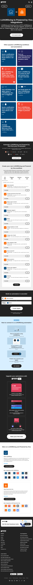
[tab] (5, 178)
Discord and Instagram (24, 535)
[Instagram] (14, 580)
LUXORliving (7, 20)
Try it (27, 190)
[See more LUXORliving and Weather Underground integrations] (24, 473)
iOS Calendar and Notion (24, 537)
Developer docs (3, 549)
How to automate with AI (5, 555)
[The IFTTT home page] (3, 2)
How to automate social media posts (7, 569)
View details (6, 190)
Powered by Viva (24, 20)
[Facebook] (9, 580)
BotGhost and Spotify (23, 542)
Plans (2, 547)
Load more (16, 284)
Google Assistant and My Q (24, 540)
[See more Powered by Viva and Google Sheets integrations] (24, 506)
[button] (31, 2)
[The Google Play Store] (20, 574)
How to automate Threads (5, 567)
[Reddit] (24, 580)
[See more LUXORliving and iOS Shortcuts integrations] (24, 477)
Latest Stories (4, 553)
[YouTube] (17, 580)
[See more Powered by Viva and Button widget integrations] (7, 506)
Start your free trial (16, 436)
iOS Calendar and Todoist (24, 547)
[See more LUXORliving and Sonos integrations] (7, 477)
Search (2, 545)
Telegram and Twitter (23, 549)
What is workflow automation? (6, 560)
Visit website (6, 463)
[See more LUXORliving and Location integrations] (16, 477)
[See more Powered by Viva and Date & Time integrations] (16, 506)
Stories (2, 537)
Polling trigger (10, 186)
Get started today (16, 35)
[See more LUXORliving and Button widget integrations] (16, 473)
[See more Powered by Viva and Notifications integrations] (7, 510)
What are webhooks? (4, 564)
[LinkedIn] (12, 580)
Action (9, 228)
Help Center (3, 542)
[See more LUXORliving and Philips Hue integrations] (7, 473)
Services (2, 535)
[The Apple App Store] (13, 574)
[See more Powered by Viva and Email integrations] (16, 510)
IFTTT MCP (2, 540)
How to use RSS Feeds (4, 562)
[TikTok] (22, 580)
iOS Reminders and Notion (24, 545)
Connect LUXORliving (9, 466)
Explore (2, 533)
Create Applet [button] (16, 308)
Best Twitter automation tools (5, 557)
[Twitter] (19, 580)
